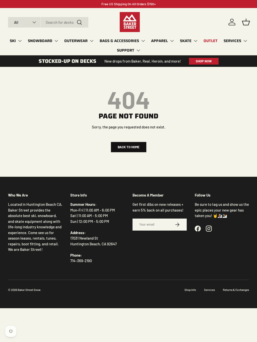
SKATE (185, 41)
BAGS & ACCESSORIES (119, 41)
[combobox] (48, 22)
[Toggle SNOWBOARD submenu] (56, 41)
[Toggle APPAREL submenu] (172, 41)
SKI (13, 41)
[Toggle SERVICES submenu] (245, 41)
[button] (245, 22)
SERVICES (232, 41)
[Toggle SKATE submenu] (195, 41)
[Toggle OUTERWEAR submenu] (92, 41)
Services (209, 289)
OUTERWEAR (76, 41)
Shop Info (190, 289)
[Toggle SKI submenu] (20, 41)
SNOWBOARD (40, 41)
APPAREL (159, 41)
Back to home (129, 147)
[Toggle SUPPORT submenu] (138, 50)
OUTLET (211, 41)
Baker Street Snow (29, 289)
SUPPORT (125, 50)
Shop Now (204, 61)
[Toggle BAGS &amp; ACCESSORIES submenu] (143, 41)
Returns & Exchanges (236, 289)
